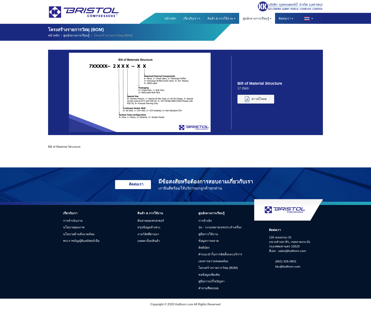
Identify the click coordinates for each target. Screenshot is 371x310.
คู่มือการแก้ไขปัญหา (211, 281)
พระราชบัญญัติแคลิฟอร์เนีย (81, 240)
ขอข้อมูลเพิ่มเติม (209, 274)
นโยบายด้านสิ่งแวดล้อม (78, 234)
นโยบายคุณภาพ (73, 227)
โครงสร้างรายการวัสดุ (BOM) (218, 267)
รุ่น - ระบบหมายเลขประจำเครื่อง (220, 227)
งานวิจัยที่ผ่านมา (148, 234)
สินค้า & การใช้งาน (220, 18)
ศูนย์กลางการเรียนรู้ (256, 18)
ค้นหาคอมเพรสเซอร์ (150, 220)
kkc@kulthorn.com (287, 266)
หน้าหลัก (170, 18)
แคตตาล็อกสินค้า (148, 240)
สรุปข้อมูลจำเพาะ (149, 227)
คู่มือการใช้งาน (208, 234)
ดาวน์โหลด (259, 99)
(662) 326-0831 (285, 261)
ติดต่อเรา (285, 18)
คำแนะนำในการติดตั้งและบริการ (220, 254)
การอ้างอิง (205, 220)
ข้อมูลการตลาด (208, 240)
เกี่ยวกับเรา (190, 18)
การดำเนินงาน (73, 220)
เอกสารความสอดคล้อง (213, 261)
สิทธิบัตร (204, 247)
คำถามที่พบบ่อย (208, 288)
